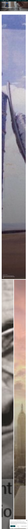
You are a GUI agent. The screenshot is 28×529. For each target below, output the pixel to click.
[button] (26, 520)
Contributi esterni (5, 274)
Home (18, 527)
